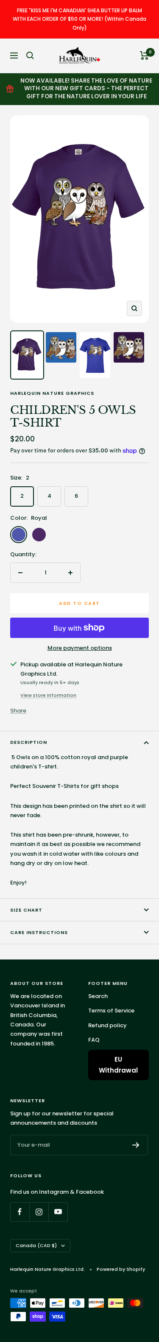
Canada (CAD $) (36, 1245)
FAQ (94, 1040)
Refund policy (107, 1025)
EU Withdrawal (118, 1065)
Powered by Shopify (121, 1269)
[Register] (135, 1145)
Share (18, 711)
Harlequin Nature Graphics (52, 393)
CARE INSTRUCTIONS (39, 932)
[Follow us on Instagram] (38, 1211)
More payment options (79, 648)
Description (28, 742)
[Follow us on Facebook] (19, 1211)
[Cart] (144, 55)
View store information (48, 695)
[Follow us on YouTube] (57, 1211)
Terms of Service (111, 1010)
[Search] (30, 55)
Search (98, 996)
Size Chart (26, 910)
